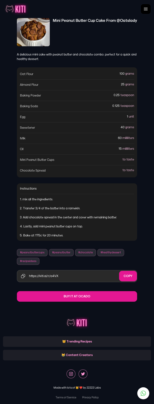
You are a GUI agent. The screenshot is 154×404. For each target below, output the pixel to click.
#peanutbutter (61, 252)
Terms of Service (65, 397)
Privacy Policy (90, 397)
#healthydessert (111, 252)
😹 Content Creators (77, 355)
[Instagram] (70, 373)
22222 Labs (94, 388)
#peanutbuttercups (32, 252)
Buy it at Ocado (77, 296)
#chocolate (85, 252)
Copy (128, 276)
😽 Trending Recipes (77, 341)
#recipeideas (28, 261)
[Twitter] (83, 373)
